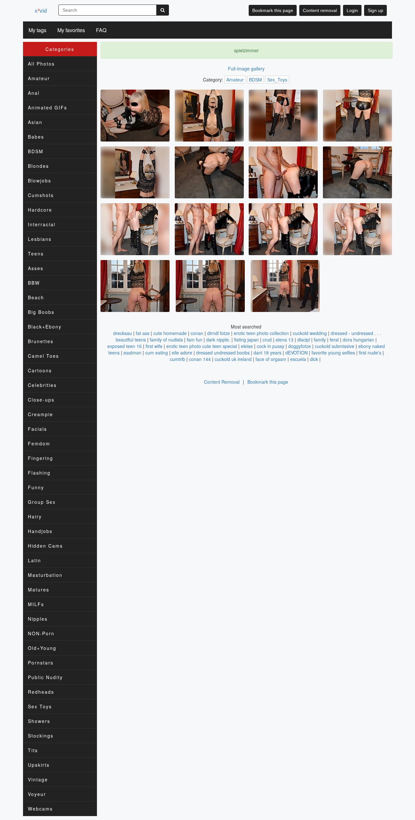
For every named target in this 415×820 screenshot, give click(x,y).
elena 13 (284, 339)
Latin (34, 560)
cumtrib (177, 359)
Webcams (40, 808)
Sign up (375, 10)
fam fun (194, 339)
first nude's (370, 352)
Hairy (35, 516)
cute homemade (170, 333)
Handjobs (40, 531)
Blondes (38, 166)
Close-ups (41, 399)
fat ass (142, 333)
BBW (34, 283)
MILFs (36, 604)
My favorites (71, 30)
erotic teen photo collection (261, 333)
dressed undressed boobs (223, 352)
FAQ (101, 30)
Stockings (40, 735)
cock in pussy (270, 346)
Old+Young (42, 648)
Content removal (320, 10)
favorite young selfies (333, 352)
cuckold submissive (334, 346)
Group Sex (42, 502)
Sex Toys (40, 706)
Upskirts (39, 765)
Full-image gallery (246, 68)
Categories (59, 49)
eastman (132, 352)
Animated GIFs (47, 107)
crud (267, 339)
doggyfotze (299, 346)
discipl (303, 339)
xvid (41, 10)
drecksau (122, 333)
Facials (37, 429)
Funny (36, 487)
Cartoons (40, 370)
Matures (38, 589)
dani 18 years (267, 352)
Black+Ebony (45, 326)
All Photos (41, 63)
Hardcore (40, 209)
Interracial (41, 224)
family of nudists (166, 339)
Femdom (39, 443)
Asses (35, 268)
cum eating (156, 352)
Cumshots (41, 195)
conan (197, 333)
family (320, 339)
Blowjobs (39, 180)
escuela (298, 359)
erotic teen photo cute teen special (201, 346)
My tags (37, 30)
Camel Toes (43, 356)
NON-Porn (41, 633)
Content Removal (222, 382)
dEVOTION (296, 352)
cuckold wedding (310, 333)
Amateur (39, 78)
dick (314, 359)
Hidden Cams (45, 545)
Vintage (38, 779)
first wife (154, 346)
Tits (33, 750)
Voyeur (37, 794)
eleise (247, 346)
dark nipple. (218, 339)
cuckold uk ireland (233, 359)
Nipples (38, 618)
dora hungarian (358, 339)
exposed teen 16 (124, 346)
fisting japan (246, 339)
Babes (36, 136)
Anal (34, 93)
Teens (36, 253)
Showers (39, 721)
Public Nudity (45, 677)
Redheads (41, 692)
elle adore (182, 352)
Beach (36, 297)
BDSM (35, 151)
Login (352, 10)
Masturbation (45, 575)
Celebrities (42, 385)
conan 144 (200, 359)
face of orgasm (270, 359)
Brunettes (40, 341)
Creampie (40, 414)
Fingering (40, 458)
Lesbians (40, 239)
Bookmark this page (272, 10)
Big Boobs (41, 312)
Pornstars (40, 662)
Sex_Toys (277, 79)
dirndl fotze (218, 333)
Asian (35, 122)
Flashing (39, 472)
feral (334, 339)
